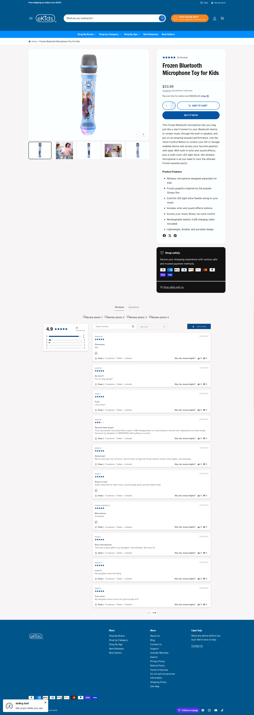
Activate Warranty (159, 652)
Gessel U (98, 563)
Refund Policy (157, 665)
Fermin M (98, 337)
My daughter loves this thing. (108, 573)
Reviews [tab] (119, 307)
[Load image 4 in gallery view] (113, 150)
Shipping (166, 90)
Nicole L (98, 537)
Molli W (98, 588)
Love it (98, 570)
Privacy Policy (157, 661)
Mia (96, 347)
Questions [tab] (133, 307)
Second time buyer (104, 427)
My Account (219, 2)
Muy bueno (100, 513)
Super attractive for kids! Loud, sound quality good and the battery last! (128, 484)
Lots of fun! (100, 404)
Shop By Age (131, 34)
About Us (155, 635)
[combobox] (115, 18)
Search (154, 657)
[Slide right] (143, 134)
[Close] (45, 702)
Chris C (98, 394)
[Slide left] (137, 134)
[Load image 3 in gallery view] (88, 150)
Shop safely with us (173, 287)
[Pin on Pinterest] (175, 236)
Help (206, 2)
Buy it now (191, 115)
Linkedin (128, 358)
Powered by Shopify (49, 710)
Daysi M (98, 420)
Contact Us (156, 644)
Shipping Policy (158, 682)
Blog (152, 640)
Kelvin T (98, 474)
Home (34, 41)
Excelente (99, 516)
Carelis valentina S (102, 505)
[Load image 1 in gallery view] (40, 150)
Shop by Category (108, 34)
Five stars (100, 596)
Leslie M (98, 368)
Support (154, 648)
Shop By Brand (85, 34)
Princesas (100, 344)
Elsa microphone (103, 544)
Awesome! (100, 456)
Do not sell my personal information (162, 675)
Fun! (97, 402)
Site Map (154, 686)
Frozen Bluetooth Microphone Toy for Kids (59, 41)
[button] (31, 18)
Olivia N (98, 448)
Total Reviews (80, 330)
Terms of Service (159, 669)
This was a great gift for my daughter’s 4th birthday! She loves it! (125, 547)
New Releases (116, 648)
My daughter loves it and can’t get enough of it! (117, 599)
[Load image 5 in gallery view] (137, 150)
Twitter (119, 358)
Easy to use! (101, 482)
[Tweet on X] (170, 236)
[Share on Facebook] (164, 236)
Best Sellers (115, 652)
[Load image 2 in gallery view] (64, 150)
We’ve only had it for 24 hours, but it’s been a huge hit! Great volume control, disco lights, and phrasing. (143, 459)
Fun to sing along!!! (104, 379)
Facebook (110, 358)
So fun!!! (99, 376)
